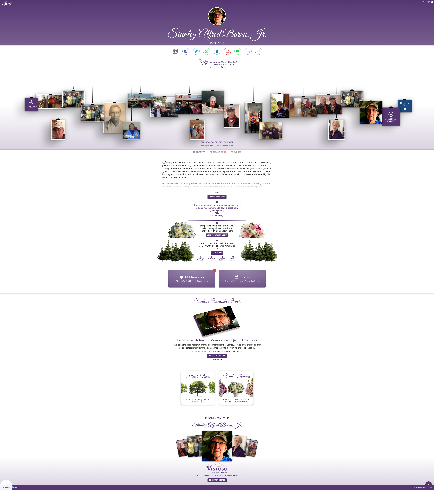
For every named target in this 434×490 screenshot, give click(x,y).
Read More (217, 192)
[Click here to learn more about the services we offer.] (217, 468)
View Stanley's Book (217, 356)
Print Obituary (218, 197)
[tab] (199, 152)
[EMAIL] (227, 51)
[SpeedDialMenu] (428, 484)
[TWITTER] (196, 51)
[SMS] (237, 51)
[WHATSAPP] (206, 51)
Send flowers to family (217, 235)
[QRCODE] (175, 51)
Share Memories (218, 480)
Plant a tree (217, 253)
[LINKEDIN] (217, 51)
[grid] (217, 113)
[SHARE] (248, 51)
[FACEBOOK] (185, 51)
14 (214, 271)
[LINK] (258, 51)
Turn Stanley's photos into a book (217, 142)
